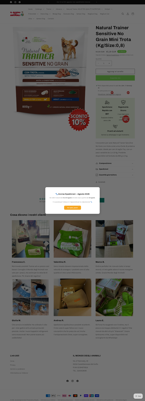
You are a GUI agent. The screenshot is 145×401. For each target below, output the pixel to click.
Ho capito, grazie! (72, 207)
